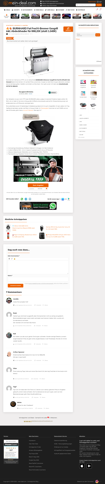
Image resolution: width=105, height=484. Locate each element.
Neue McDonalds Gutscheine (37, 470)
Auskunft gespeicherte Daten (62, 453)
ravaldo (16, 299)
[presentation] (9, 259)
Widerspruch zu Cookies (61, 447)
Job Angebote (87, 456)
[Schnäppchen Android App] (68, 199)
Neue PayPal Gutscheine (36, 463)
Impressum (32, 440)
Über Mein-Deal (33, 444)
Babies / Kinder (83, 125)
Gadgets (16, 10)
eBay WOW (71, 10)
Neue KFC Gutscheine (35, 466)
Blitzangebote (27, 10)
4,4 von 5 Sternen (28, 110)
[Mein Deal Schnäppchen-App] (90, 466)
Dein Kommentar (14, 256)
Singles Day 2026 (34, 460)
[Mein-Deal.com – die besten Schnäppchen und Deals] (19, 3)
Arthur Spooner (18, 352)
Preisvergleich (45, 108)
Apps (80, 121)
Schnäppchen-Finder (35, 447)
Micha (19, 402)
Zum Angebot (38, 185)
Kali (14, 334)
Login (100, 1)
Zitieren (46, 305)
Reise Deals (39, 10)
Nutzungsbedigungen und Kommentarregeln (41, 283)
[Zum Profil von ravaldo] (9, 300)
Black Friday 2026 (34, 457)
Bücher (81, 134)
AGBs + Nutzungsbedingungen (63, 444)
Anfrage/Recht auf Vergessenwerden (64, 450)
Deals (8, 10)
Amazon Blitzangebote (35, 450)
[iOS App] (62, 199)
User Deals (50, 10)
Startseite (10, 25)
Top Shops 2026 (33, 453)
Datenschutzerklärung (60, 440)
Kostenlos (81, 10)
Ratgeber (61, 10)
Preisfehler (89, 450)
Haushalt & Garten (21, 25)
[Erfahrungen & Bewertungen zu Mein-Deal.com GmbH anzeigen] (11, 451)
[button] (9, 259)
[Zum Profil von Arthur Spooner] (9, 353)
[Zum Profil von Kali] (9, 335)
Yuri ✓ (9, 34)
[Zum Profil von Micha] (13, 404)
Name (10, 275)
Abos (80, 115)
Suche (99, 5)
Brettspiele (82, 131)
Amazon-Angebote (84, 118)
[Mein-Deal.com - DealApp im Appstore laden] (83, 466)
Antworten (38, 305)
